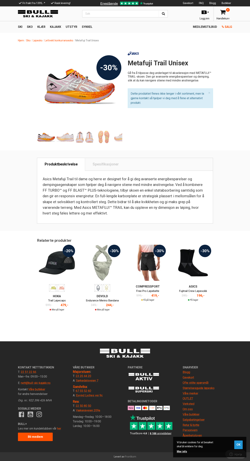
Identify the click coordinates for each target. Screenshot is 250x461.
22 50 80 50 (83, 406)
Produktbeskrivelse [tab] (61, 164)
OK (238, 444)
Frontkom (130, 456)
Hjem (21, 40)
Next (115, 79)
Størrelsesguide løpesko (198, 388)
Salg (227, 27)
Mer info (182, 451)
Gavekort (188, 3)
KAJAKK (55, 27)
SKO (30, 27)
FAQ (201, 3)
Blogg (212, 3)
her (59, 428)
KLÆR (41, 27)
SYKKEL (87, 27)
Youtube (30, 414)
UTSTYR (71, 27)
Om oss (188, 409)
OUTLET (188, 398)
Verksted (188, 404)
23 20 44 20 (83, 376)
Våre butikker (36, 389)
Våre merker (190, 393)
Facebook (21, 414)
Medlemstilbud (205, 27)
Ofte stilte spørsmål (195, 383)
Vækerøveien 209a (88, 410)
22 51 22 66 (28, 372)
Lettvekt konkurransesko (59, 40)
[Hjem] (38, 13)
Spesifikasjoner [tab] (106, 164)
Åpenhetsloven (192, 435)
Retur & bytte (191, 425)
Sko (28, 40)
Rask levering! (62, 3)
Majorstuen (81, 372)
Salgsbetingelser (194, 419)
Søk (163, 13)
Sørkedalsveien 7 (87, 380)
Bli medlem (35, 436)
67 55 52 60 (83, 391)
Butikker (226, 3)
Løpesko (37, 40)
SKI (20, 27)
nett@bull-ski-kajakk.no (36, 383)
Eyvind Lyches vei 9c (89, 395)
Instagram (39, 414)
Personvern (190, 430)
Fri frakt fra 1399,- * (34, 3)
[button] (209, 93)
